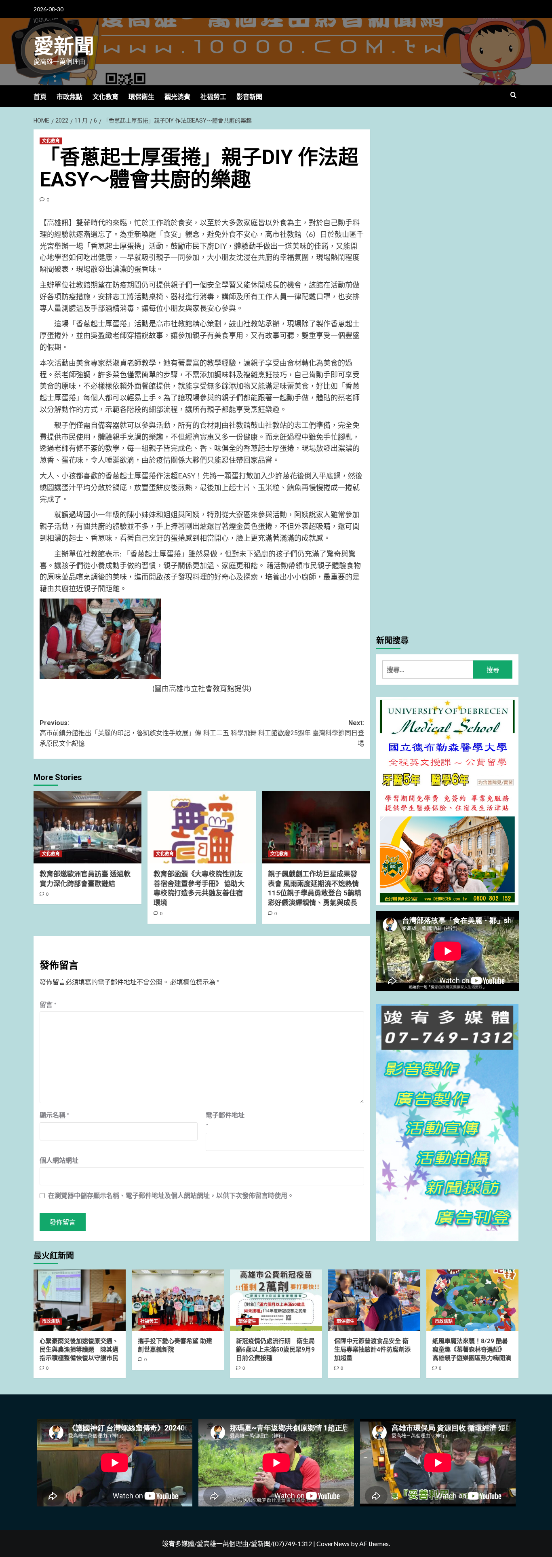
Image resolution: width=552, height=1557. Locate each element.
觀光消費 (177, 97)
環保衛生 (141, 97)
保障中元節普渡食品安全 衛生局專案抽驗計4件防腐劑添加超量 (372, 1349)
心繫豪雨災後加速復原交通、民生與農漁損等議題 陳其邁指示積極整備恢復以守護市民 (79, 1349)
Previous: (120, 733)
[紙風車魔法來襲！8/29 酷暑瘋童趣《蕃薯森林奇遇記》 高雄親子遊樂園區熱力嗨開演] (472, 1300)
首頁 (40, 97)
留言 (48, 1004)
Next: (283, 733)
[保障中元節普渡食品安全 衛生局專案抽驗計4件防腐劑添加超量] (374, 1300)
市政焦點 (69, 97)
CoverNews (333, 1543)
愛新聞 (64, 46)
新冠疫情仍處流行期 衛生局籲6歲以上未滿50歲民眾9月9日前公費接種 (275, 1349)
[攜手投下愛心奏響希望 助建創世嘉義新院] (178, 1300)
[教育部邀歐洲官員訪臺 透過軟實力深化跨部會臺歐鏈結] (87, 827)
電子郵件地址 (225, 1120)
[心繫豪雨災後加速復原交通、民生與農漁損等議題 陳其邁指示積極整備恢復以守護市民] (80, 1300)
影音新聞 (249, 97)
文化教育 (105, 97)
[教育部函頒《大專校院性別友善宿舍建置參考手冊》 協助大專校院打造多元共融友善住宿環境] (201, 827)
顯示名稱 (55, 1115)
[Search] (513, 95)
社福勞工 (213, 97)
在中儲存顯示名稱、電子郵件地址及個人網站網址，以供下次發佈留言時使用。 (171, 1195)
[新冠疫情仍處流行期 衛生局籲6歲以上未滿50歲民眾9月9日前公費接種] (276, 1300)
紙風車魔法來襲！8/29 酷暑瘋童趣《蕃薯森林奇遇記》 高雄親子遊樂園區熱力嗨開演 (471, 1349)
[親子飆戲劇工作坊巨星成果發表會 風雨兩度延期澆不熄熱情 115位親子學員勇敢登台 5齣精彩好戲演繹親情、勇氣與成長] (316, 827)
